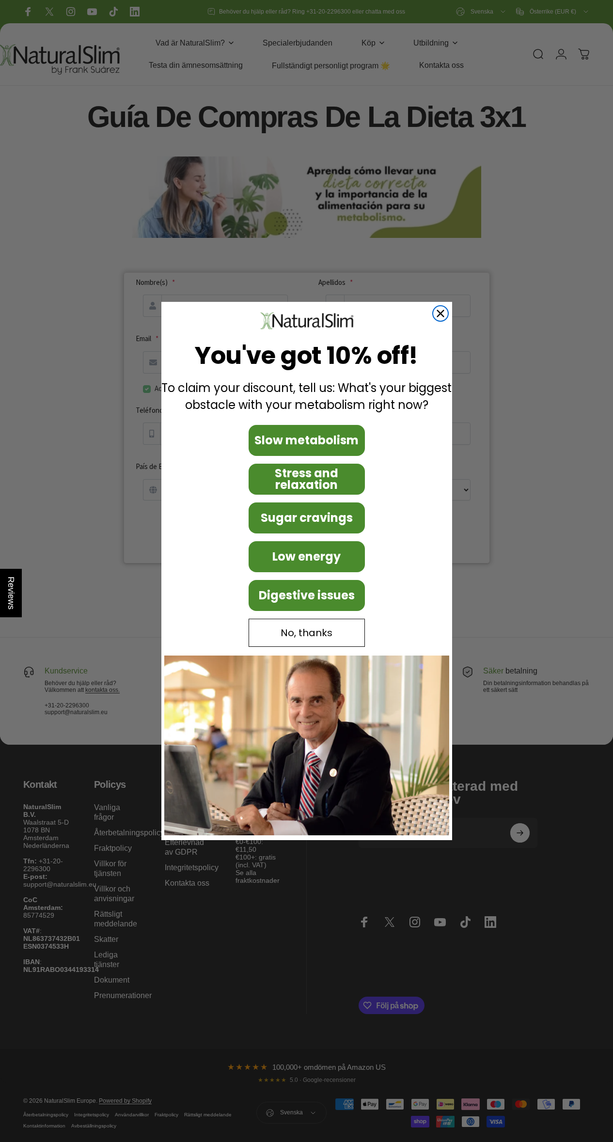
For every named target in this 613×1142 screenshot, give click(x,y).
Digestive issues (307, 595)
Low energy (306, 556)
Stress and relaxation (306, 479)
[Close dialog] (440, 313)
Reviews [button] (11, 593)
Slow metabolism (306, 440)
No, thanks (306, 633)
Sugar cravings (307, 518)
